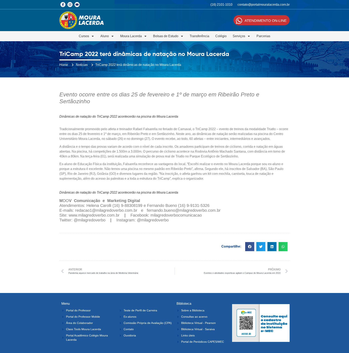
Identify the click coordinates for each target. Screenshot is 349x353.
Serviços (239, 36)
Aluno (104, 36)
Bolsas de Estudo (165, 36)
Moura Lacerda (131, 36)
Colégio (221, 36)
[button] (249, 246)
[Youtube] (77, 4)
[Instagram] (70, 4)
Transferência (199, 36)
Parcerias (263, 36)
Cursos (84, 36)
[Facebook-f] (62, 4)
